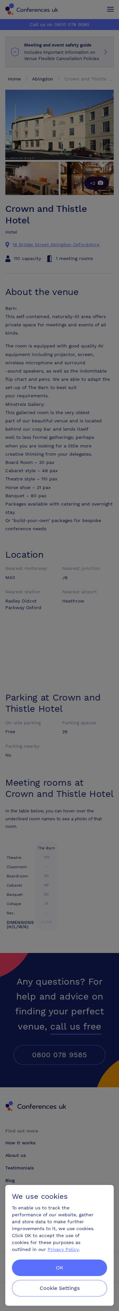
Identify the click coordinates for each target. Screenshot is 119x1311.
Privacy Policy (63, 1249)
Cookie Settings (60, 1288)
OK (59, 1267)
